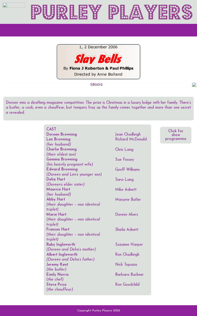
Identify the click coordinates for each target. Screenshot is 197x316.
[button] (98, 30)
